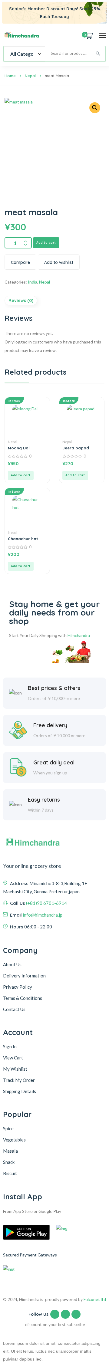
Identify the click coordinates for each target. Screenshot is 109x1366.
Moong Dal (19, 447)
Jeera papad (75, 447)
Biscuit (10, 1173)
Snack (9, 1162)
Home (10, 75)
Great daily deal (53, 762)
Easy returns (44, 799)
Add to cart (46, 243)
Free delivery (50, 725)
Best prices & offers (54, 688)
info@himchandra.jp (42, 915)
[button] (94, 107)
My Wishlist (15, 1069)
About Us (12, 964)
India (32, 281)
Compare (20, 262)
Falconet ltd (95, 1299)
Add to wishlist (58, 262)
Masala (10, 1151)
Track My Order (19, 1080)
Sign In (10, 1046)
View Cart (13, 1057)
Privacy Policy (17, 987)
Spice (8, 1128)
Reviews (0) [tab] (20, 300)
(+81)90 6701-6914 (46, 903)
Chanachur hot (23, 538)
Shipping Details (19, 1091)
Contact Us (14, 1009)
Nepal (30, 75)
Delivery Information (24, 975)
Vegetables (14, 1139)
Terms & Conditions (22, 998)
